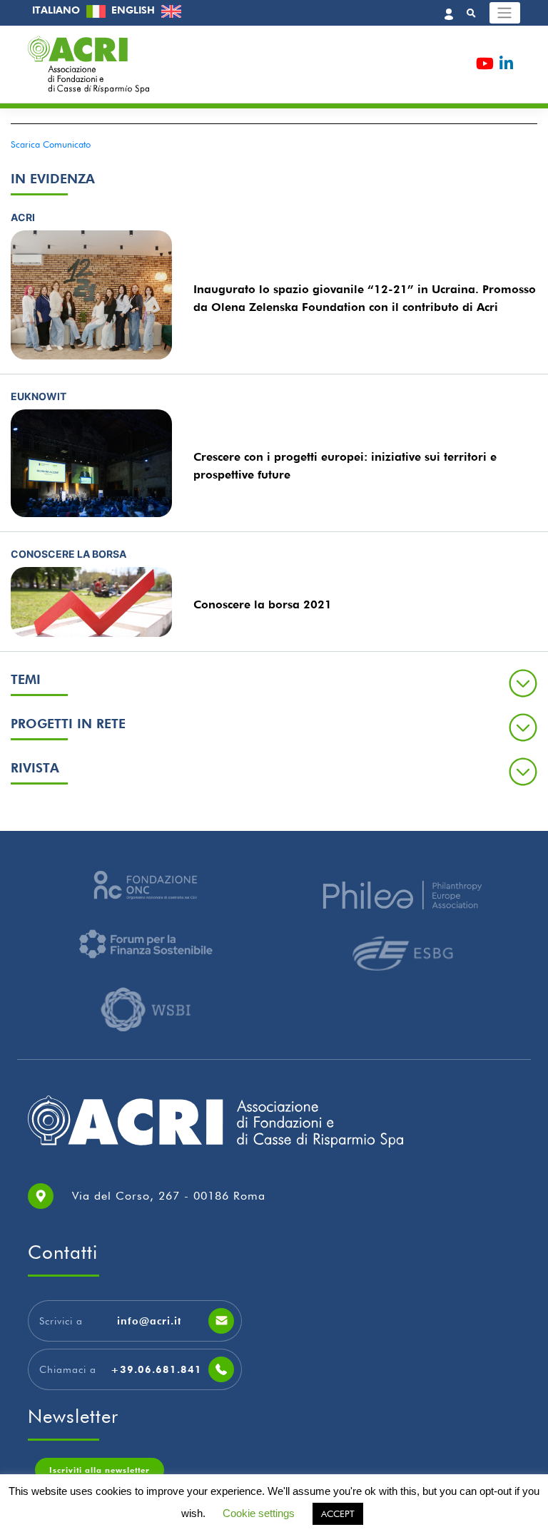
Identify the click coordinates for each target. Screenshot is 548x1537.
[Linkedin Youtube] (506, 66)
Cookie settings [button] (259, 1513)
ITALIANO (57, 10)
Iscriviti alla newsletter (99, 1470)
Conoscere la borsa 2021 (262, 604)
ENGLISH (134, 10)
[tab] (274, 682)
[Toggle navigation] (504, 13)
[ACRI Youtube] (485, 66)
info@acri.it (149, 1321)
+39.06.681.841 (156, 1369)
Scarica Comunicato (51, 144)
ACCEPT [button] (338, 1513)
